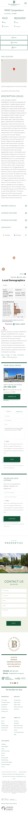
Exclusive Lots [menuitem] (4, 711)
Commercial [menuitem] (4, 707)
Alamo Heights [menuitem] (4, 746)
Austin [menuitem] (2, 721)
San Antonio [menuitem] (4, 730)
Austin (14, 657)
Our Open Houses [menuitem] (5, 702)
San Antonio (21, 355)
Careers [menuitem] (15, 730)
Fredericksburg (14, 662)
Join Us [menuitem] (3, 766)
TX (11, 355)
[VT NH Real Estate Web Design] (7, 808)
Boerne (14, 660)
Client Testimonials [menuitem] (18, 727)
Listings (7, 355)
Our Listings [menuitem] (4, 700)
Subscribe (11, 518)
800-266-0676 (14, 584)
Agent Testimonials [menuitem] (18, 725)
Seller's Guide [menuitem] (17, 704)
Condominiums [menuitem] (4, 709)
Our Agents (6, 400)
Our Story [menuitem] (16, 721)
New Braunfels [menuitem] (4, 727)
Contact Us (12, 396)
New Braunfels (14, 664)
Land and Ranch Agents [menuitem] (6, 762)
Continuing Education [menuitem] (19, 732)
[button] (14, 69)
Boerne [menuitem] (3, 723)
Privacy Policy (5, 803)
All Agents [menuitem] (3, 744)
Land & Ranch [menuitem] (4, 704)
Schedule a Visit (19, 411)
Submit (14, 623)
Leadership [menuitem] (16, 723)
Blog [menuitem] (15, 734)
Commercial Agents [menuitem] (5, 764)
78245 (4, 357)
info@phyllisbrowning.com (16, 673)
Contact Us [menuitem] (16, 709)
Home (2, 355)
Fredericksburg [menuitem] (4, 725)
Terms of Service (9, 467)
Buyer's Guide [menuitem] (17, 702)
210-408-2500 (10, 387)
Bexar (14, 355)
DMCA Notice (13, 803)
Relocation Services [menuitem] (18, 707)
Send (12, 459)
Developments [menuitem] (17, 700)
